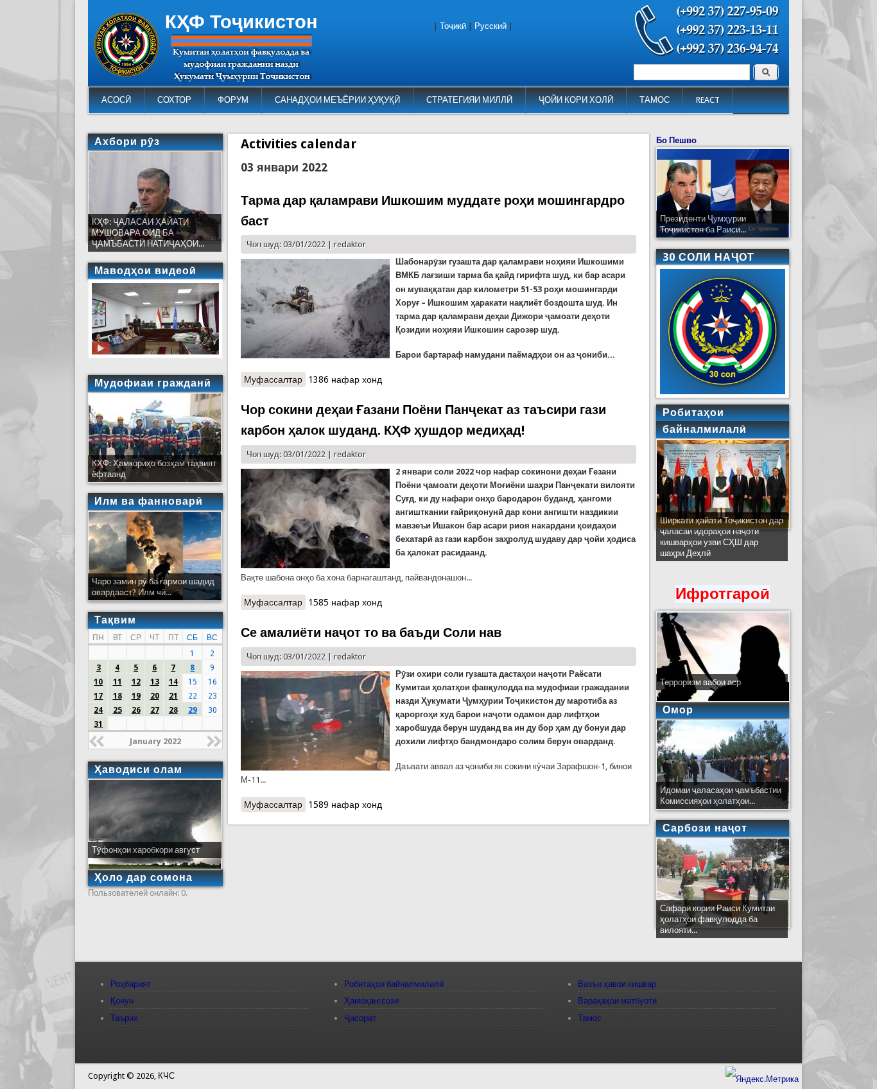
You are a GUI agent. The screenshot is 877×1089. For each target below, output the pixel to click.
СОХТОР (174, 100)
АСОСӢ (116, 100)
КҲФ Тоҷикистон (241, 22)
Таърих (124, 1018)
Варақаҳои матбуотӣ (617, 1001)
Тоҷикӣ (453, 26)
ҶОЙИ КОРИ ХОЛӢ (576, 100)
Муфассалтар (275, 379)
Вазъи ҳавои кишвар (617, 984)
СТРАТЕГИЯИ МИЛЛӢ (469, 100)
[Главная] (126, 73)
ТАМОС (654, 100)
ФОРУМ (233, 100)
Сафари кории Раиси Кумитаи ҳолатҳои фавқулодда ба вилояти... (717, 919)
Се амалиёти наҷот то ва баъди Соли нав (371, 632)
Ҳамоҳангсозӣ (371, 1001)
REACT (708, 100)
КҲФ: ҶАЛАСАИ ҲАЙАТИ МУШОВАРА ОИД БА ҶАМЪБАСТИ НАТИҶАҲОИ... (148, 232)
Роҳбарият (130, 984)
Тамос (590, 1018)
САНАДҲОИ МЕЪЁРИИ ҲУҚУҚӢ (337, 100)
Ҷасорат (360, 1018)
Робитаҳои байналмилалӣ (394, 984)
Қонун (122, 1001)
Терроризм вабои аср (700, 682)
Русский (490, 26)
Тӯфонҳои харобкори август (146, 850)
